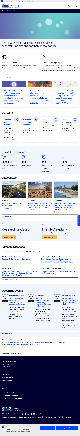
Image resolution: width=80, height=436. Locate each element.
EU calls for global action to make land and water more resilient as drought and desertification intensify (40, 206)
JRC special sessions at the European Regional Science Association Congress (17, 301)
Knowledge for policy (8, 392)
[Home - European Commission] (11, 5)
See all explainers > (49, 237)
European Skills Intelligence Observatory (16, 259)
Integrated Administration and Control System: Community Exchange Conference (43, 302)
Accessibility (67, 417)
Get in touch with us (7, 377)
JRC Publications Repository (67, 122)
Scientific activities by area (7, 122)
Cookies (39, 417)
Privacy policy (48, 417)
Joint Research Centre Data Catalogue (13, 398)
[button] (11, 353)
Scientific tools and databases (27, 122)
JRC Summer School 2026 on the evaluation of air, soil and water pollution (69, 301)
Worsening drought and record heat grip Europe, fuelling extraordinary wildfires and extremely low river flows (65, 206)
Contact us (43, 414)
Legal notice (57, 417)
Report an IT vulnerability (9, 417)
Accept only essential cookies (67, 428)
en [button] (69, 6)
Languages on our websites (26, 417)
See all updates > (9, 237)
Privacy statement (7, 380)
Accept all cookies (48, 428)
